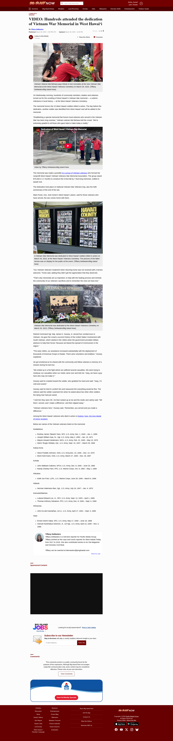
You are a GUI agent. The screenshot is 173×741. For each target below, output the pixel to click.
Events (85, 9)
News (38, 714)
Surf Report (38, 720)
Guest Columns (55, 726)
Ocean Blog (54, 714)
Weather (61, 9)
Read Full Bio (96, 554)
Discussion (38, 711)
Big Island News (48, 9)
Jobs (93, 9)
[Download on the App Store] (120, 724)
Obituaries (103, 9)
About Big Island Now (86, 708)
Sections (35, 9)
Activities (38, 708)
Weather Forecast (54, 720)
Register (135, 4)
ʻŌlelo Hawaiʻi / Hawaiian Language (38, 731)
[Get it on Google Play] (133, 724)
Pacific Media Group (132, 716)
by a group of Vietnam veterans (74, 173)
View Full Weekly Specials (66, 697)
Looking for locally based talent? (77, 627)
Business (55, 708)
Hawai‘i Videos (38, 717)
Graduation (54, 730)
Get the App (86, 713)
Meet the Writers (86, 721)
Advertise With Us (86, 725)
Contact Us (86, 717)
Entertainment (129, 9)
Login (130, 4)
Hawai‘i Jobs (38, 723)
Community (33, 13)
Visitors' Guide (144, 9)
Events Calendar (54, 723)
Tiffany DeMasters (37, 29)
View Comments (66, 674)
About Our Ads (131, 720)
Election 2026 (115, 9)
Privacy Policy (121, 720)
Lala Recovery (73, 9)
